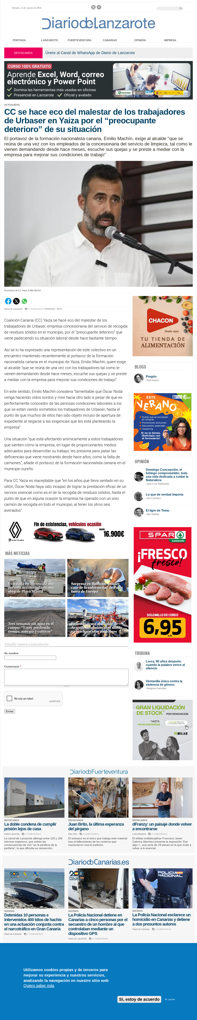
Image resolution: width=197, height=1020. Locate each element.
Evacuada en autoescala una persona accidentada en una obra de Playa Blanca (31, 587)
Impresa (170, 40)
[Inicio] (99, 29)
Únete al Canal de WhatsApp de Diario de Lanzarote (90, 53)
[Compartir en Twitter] (16, 303)
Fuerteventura (79, 40)
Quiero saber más (38, 985)
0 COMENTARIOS (36, 309)
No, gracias (170, 999)
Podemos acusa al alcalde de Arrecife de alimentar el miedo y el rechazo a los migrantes (96, 627)
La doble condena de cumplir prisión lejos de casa (30, 826)
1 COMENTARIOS (33, 834)
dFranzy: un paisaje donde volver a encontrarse (162, 826)
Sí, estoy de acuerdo (139, 999)
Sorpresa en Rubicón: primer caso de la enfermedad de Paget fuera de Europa (97, 587)
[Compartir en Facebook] (8, 303)
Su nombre (11, 653)
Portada (19, 40)
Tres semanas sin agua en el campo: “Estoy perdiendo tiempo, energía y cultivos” (31, 627)
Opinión (140, 40)
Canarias (110, 40)
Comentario (12, 666)
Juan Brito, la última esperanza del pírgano (96, 826)
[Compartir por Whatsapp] (24, 303)
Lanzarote (49, 40)
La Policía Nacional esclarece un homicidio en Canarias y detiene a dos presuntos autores (161, 919)
